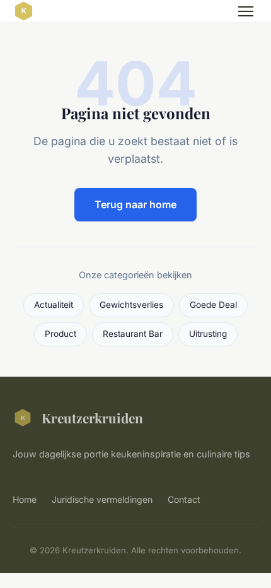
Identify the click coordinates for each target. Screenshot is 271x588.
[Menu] (245, 11)
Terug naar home (135, 204)
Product (60, 334)
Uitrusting (208, 334)
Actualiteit (53, 305)
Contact (184, 499)
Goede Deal (213, 305)
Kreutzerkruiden (92, 417)
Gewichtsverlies (131, 305)
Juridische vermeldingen (102, 499)
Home (25, 499)
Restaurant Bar (133, 334)
